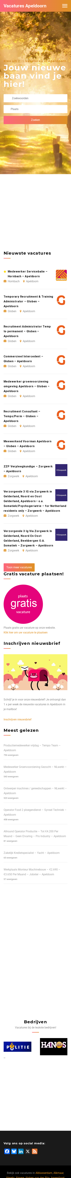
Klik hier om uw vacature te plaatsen (26, 632)
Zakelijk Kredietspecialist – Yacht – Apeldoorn (32, 852)
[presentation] (4, 1057)
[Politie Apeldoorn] (16, 1047)
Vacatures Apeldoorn (25, 5)
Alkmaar (58, 1173)
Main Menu (64, 5)
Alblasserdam (44, 1173)
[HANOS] (52, 1046)
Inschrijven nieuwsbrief (18, 719)
